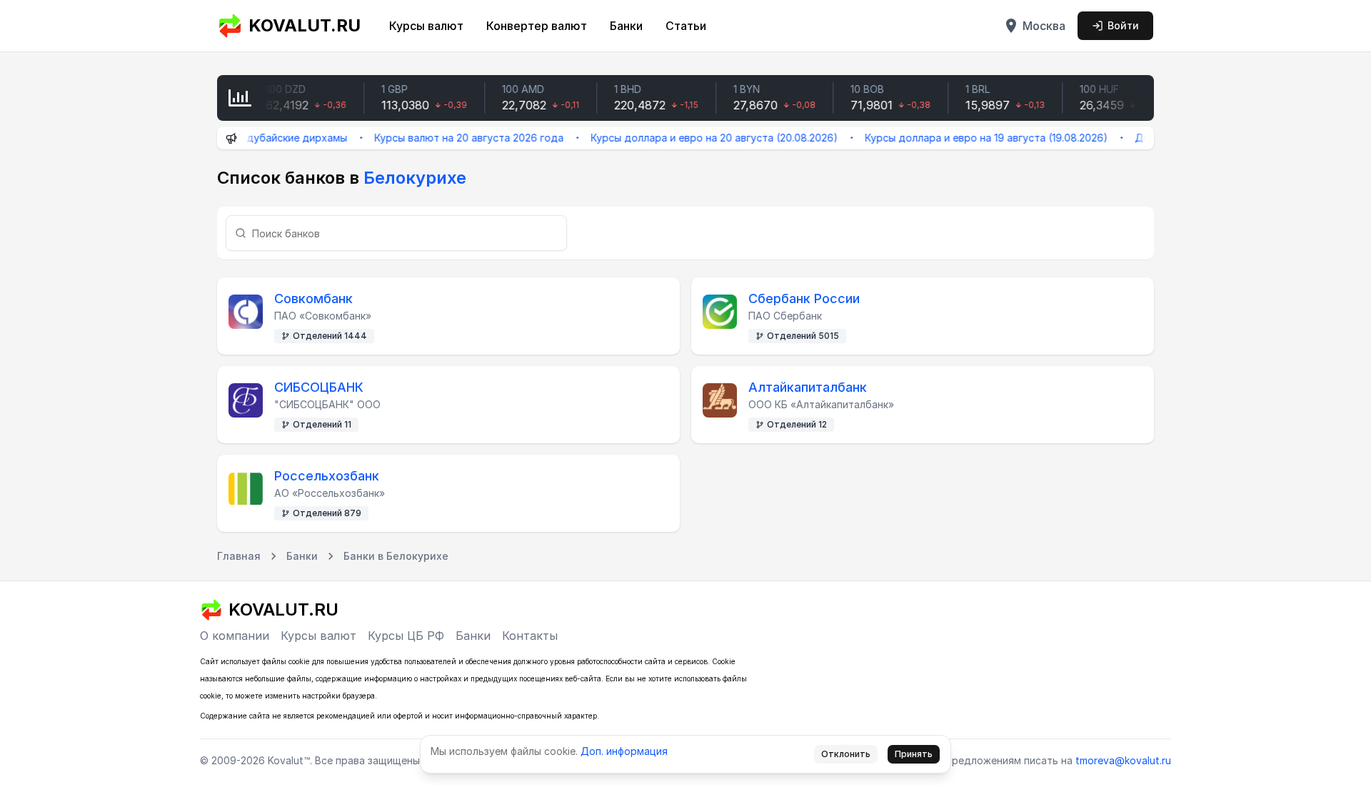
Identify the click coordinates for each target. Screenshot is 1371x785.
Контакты (530, 635)
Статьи (686, 26)
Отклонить (845, 754)
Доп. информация (624, 751)
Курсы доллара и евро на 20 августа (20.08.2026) (699, 138)
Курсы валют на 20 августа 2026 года (454, 138)
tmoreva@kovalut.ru (1123, 760)
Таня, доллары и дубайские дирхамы (240, 138)
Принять (914, 754)
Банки (626, 26)
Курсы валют (426, 26)
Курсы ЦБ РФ (406, 635)
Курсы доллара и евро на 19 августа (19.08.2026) (971, 138)
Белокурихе (414, 177)
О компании (234, 635)
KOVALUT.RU (304, 25)
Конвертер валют (536, 26)
